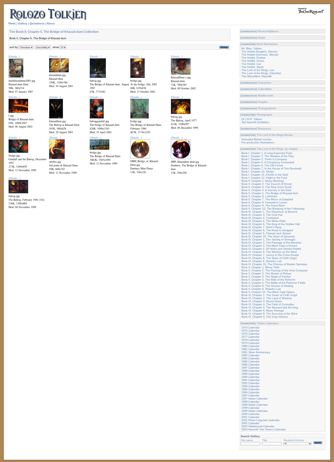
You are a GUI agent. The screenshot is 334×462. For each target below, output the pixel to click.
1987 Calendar (250, 367)
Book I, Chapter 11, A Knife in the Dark (264, 174)
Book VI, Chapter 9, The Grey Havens (264, 316)
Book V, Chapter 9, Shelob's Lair (261, 288)
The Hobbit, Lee (251, 63)
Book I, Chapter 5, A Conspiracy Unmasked (267, 162)
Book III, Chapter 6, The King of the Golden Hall (270, 224)
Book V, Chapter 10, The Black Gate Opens (268, 292)
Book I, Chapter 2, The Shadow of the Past (267, 156)
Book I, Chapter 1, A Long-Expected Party (266, 153)
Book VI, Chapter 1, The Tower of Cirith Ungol (269, 295)
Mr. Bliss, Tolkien (251, 48)
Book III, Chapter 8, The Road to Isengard (267, 230)
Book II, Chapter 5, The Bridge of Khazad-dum (269, 193)
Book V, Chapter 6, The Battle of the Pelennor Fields (273, 282)
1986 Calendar (250, 364)
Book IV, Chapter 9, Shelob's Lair (261, 261)
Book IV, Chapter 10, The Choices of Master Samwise (274, 264)
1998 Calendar (250, 401)
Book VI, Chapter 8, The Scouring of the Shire (269, 313)
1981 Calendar (250, 349)
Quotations (37, 23)
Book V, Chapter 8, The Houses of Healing (267, 285)
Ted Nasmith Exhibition (255, 122)
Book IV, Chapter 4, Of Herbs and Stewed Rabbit (271, 248)
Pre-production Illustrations (257, 142)
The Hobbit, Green (252, 60)
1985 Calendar (250, 361)
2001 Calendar (250, 417)
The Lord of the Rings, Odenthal (261, 73)
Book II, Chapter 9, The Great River (263, 205)
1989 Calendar (250, 373)
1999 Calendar (250, 407)
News (12, 23)
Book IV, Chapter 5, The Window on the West (269, 251)
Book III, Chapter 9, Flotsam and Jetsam (266, 233)
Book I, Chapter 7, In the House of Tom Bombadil (271, 168)
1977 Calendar (250, 336)
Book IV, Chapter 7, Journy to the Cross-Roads (270, 254)
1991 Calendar (250, 380)
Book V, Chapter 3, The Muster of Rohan (266, 273)
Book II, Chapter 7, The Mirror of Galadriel (267, 199)
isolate (245, 31)
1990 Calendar (250, 376)
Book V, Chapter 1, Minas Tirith (260, 267)
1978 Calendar (250, 339)
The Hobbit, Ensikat (253, 57)
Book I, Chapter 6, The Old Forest (262, 165)
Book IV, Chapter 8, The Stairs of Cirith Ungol (269, 258)
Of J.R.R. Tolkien (251, 119)
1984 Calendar (250, 358)
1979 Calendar (250, 342)
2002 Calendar (250, 423)
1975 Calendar (250, 330)
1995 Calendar (250, 389)
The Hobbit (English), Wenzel (259, 51)
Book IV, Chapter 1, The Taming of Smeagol (268, 239)
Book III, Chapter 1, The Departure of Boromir (269, 211)
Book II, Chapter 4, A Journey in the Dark (266, 190)
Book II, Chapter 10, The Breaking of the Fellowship (273, 208)
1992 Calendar (250, 383)
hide (252, 44)
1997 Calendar (250, 395)
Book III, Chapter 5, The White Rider (263, 221)
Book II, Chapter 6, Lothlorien (259, 196)
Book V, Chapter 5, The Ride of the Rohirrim (268, 279)
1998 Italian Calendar (254, 404)
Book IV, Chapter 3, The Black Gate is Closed (269, 245)
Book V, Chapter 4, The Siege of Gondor (266, 276)
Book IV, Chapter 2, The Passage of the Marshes (271, 242)
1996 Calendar (250, 392)
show (253, 31)
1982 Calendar (250, 355)
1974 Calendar (250, 327)
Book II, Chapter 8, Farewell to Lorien (264, 202)
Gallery (22, 23)
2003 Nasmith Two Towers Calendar (263, 429)
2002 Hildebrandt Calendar (257, 426)
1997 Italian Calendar (254, 398)
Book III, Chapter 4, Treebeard (260, 217)
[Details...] (14, 56)
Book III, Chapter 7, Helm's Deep (261, 227)
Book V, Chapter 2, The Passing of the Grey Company (274, 270)
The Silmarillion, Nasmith (256, 76)
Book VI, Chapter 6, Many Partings (262, 310)
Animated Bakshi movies (256, 139)
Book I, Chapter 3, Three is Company (264, 159)
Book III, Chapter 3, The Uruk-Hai (261, 214)
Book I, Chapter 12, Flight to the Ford (264, 177)
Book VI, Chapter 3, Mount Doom (261, 301)
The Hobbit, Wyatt (252, 67)
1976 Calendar (250, 333)
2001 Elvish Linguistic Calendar (260, 420)
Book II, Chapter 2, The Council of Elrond (266, 183)
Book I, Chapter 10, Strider (257, 171)
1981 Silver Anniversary (255, 352)
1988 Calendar (250, 370)
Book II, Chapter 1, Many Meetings (262, 180)
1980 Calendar (250, 346)
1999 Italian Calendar (254, 410)
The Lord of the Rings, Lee (257, 70)
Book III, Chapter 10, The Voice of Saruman (268, 236)
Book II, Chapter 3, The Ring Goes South (266, 187)
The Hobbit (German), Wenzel (259, 54)
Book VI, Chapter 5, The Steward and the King (269, 307)
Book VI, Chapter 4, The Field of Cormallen (267, 304)
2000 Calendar (250, 413)
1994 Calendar (250, 386)
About (51, 23)
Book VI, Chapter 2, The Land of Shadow (266, 298)
